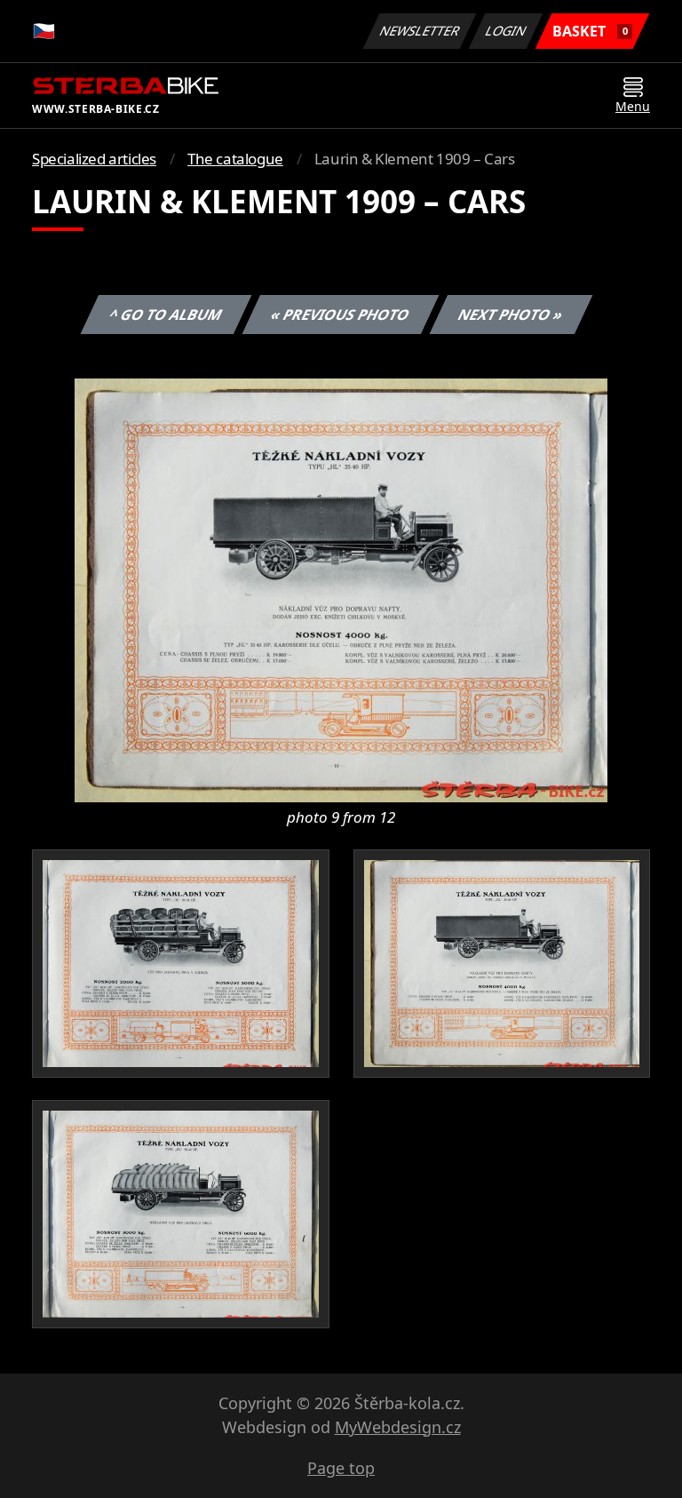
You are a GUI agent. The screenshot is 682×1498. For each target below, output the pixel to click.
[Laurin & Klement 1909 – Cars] (341, 589)
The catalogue (235, 158)
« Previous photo (340, 314)
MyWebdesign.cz (398, 1427)
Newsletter (420, 30)
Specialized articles (94, 158)
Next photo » (511, 314)
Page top (341, 1467)
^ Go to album (166, 314)
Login (506, 30)
